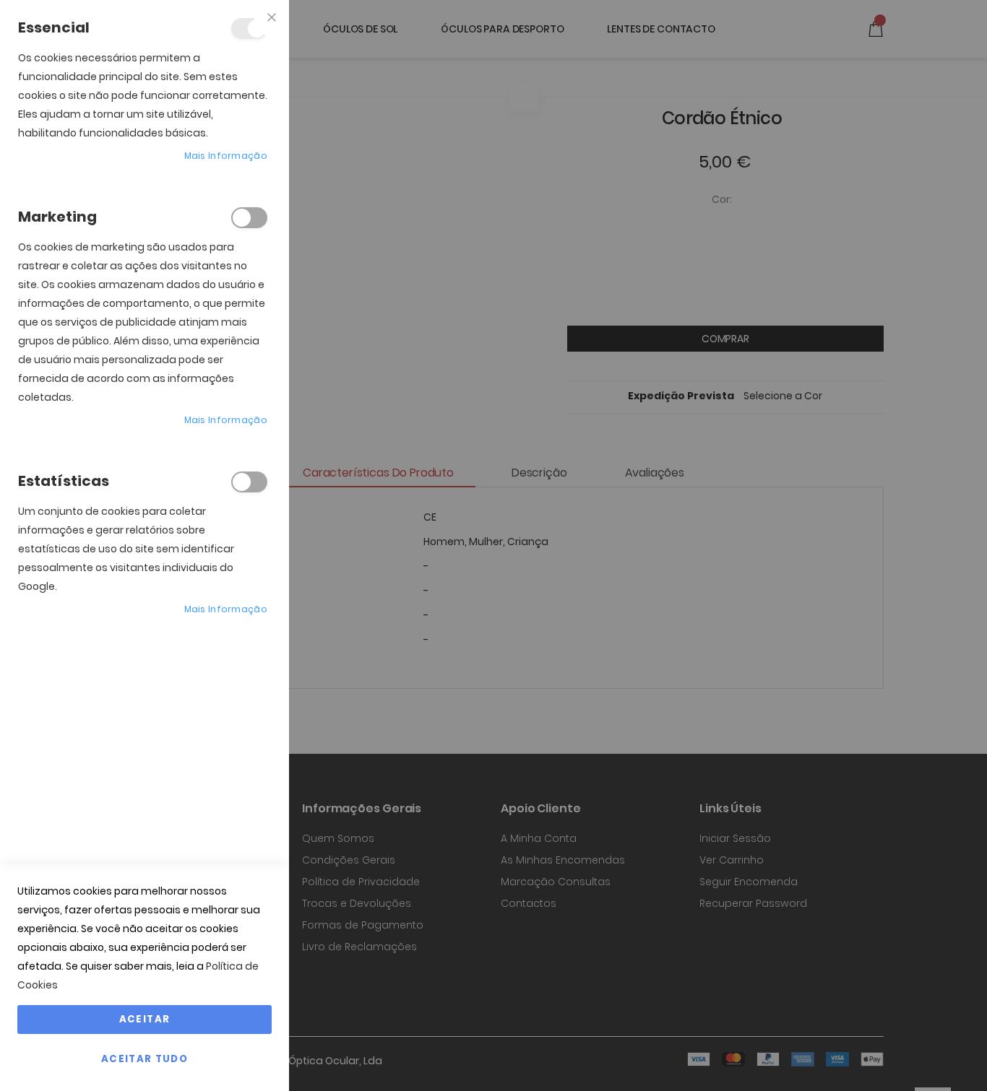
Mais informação (226, 155)
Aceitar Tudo (144, 1059)
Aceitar (144, 1019)
